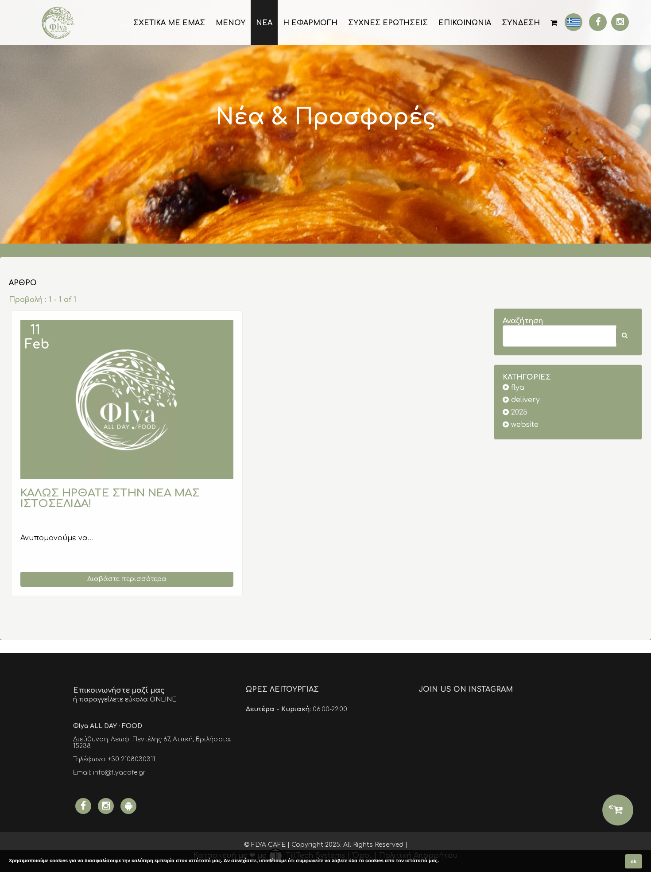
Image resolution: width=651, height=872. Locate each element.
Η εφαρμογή (310, 23)
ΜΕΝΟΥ (230, 23)
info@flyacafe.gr (119, 772)
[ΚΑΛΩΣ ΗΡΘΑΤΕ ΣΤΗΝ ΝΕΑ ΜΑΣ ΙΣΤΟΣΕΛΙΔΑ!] (126, 399)
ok (633, 861)
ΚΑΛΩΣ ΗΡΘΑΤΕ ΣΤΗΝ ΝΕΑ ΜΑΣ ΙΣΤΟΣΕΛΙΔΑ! (110, 498)
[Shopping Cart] (553, 22)
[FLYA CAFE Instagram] (620, 22)
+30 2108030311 (131, 759)
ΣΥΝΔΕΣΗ (521, 23)
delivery (524, 400)
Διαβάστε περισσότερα (127, 579)
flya (516, 387)
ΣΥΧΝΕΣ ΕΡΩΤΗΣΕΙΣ (388, 23)
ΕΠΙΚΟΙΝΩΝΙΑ (464, 23)
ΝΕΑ (264, 23)
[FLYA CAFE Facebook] (598, 22)
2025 (518, 412)
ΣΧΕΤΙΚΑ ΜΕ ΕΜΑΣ (169, 23)
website (524, 425)
